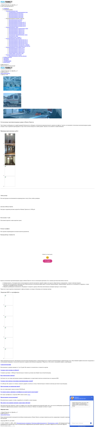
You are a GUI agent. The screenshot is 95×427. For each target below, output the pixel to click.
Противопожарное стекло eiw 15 (16, 48)
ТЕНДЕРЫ (6, 58)
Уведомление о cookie (53, 423)
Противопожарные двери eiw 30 (16, 31)
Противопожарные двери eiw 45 (16, 32)
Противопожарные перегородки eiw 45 (18, 42)
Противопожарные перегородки (13, 38)
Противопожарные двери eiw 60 (16, 33)
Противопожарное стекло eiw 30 (16, 49)
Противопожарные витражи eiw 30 (17, 23)
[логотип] (6, 3)
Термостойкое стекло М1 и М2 (16, 53)
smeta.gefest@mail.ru (5, 73)
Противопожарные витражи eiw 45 (17, 24)
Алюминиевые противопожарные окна (18, 12)
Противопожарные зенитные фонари (18, 56)
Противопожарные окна (12, 11)
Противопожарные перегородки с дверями (19, 44)
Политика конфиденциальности (39, 423)
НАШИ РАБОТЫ (7, 57)
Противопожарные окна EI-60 (16, 17)
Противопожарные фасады (15, 21)
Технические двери (13, 36)
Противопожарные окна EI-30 (16, 14)
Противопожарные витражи (15, 19)
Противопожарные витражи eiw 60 (17, 26)
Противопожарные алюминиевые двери (18, 28)
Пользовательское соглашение (24, 423)
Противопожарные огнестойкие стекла (15, 47)
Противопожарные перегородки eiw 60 (18, 43)
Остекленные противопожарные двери (18, 34)
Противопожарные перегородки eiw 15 (18, 39)
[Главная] (6, 69)
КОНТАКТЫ (6, 62)
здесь (29, 394)
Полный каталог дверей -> (15, 37)
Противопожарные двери (12, 27)
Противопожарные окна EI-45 (16, 16)
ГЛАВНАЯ (6, 8)
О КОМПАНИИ (7, 61)
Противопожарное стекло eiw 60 (16, 52)
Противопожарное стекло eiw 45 (16, 51)
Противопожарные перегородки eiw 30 (18, 41)
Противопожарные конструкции (14, 54)
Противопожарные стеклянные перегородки (19, 46)
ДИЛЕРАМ (6, 59)
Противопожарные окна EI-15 (16, 13)
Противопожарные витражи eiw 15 (17, 22)
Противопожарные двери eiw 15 (16, 29)
